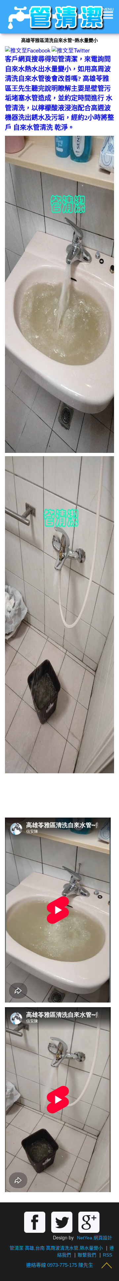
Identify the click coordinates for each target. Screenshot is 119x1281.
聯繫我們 (87, 1255)
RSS (107, 1255)
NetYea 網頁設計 (94, 1237)
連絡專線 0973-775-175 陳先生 (59, 1265)
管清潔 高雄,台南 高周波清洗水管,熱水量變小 (56, 1248)
